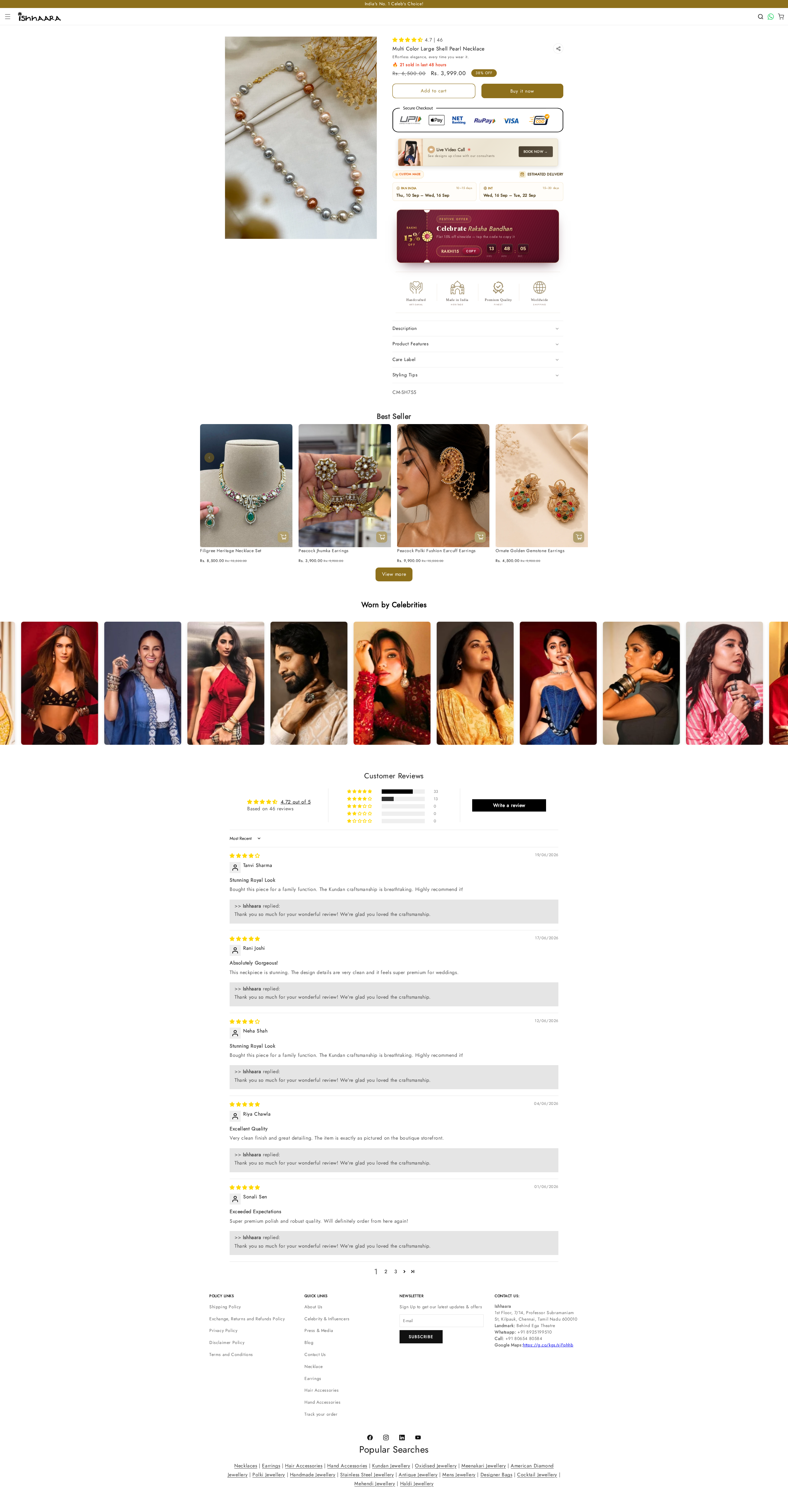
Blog (308, 1342)
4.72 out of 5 (296, 801)
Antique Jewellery (418, 1474)
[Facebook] (370, 1437)
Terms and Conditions (231, 1354)
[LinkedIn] (402, 1437)
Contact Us (315, 1354)
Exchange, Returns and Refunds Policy (247, 1319)
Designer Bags (496, 1474)
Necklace (313, 1366)
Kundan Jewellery (391, 1465)
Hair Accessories (321, 1390)
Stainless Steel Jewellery (367, 1474)
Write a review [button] (509, 805)
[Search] (760, 16)
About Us (313, 1307)
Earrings (312, 1378)
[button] (7, 16)
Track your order (321, 1414)
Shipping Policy (225, 1307)
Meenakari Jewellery (483, 1465)
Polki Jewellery (268, 1474)
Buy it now (522, 91)
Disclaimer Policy (226, 1342)
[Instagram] (386, 1437)
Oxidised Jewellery (435, 1465)
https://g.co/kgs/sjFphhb (548, 1345)
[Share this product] (558, 48)
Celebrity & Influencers (327, 1319)
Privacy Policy (223, 1330)
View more (394, 574)
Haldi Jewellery (417, 1483)
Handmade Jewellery (313, 1474)
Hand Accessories (322, 1402)
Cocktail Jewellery (537, 1474)
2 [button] (386, 1271)
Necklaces (245, 1465)
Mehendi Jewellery (374, 1483)
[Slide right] (579, 458)
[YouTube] (418, 1437)
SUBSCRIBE (421, 1337)
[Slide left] (209, 458)
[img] (245, 856)
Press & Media (318, 1330)
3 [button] (395, 1271)
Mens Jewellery (458, 1474)
